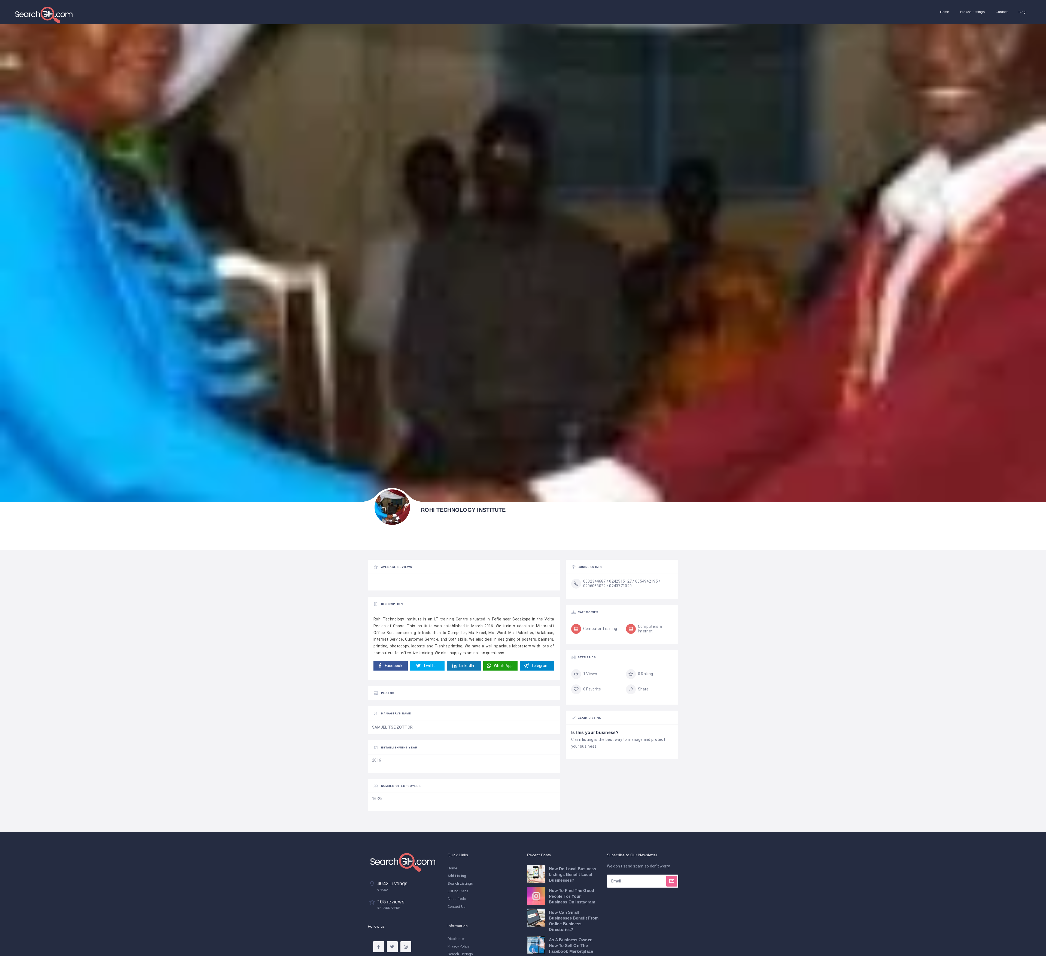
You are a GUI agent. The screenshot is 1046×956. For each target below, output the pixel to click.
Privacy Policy (459, 946)
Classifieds (457, 899)
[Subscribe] (671, 881)
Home (944, 12)
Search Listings (460, 883)
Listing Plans (458, 891)
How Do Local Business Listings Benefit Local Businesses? (572, 874)
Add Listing (457, 876)
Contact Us (457, 907)
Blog (1022, 12)
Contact (1002, 12)
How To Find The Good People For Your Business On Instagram (572, 896)
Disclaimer (456, 939)
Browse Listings (972, 12)
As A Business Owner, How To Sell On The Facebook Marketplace (571, 945)
